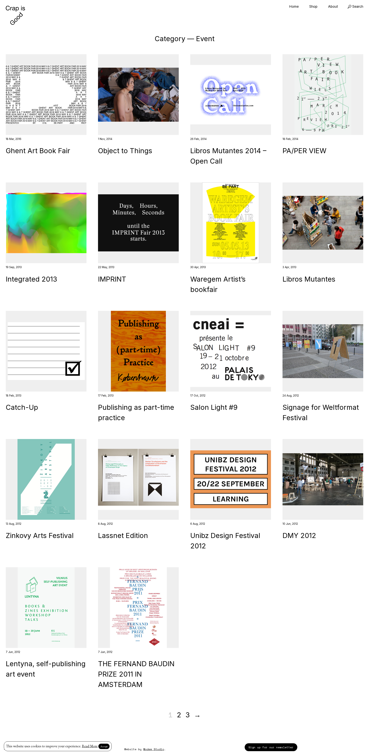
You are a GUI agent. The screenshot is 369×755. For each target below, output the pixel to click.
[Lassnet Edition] (138, 479)
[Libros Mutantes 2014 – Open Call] (230, 94)
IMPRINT (112, 279)
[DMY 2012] (323, 479)
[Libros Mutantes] (323, 222)
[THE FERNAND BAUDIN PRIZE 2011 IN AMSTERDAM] (138, 607)
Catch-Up (22, 407)
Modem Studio (153, 749)
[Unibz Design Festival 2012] (230, 479)
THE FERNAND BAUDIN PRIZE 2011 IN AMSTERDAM (136, 674)
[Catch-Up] (46, 351)
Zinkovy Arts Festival (40, 535)
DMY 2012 (299, 535)
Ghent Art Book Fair (38, 150)
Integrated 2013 (31, 279)
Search (357, 6)
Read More (90, 746)
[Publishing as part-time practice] (138, 351)
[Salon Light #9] (230, 351)
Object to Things (125, 150)
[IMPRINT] (138, 222)
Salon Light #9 (214, 407)
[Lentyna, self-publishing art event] (46, 607)
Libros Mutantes (309, 279)
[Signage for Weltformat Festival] (323, 351)
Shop (313, 6)
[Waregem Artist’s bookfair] (230, 222)
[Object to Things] (138, 94)
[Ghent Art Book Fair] (46, 94)
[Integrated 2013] (46, 222)
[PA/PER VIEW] (323, 94)
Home (294, 6)
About (333, 6)
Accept (104, 746)
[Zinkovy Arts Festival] (46, 479)
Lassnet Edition (123, 535)
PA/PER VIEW (304, 150)
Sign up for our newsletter (270, 747)
